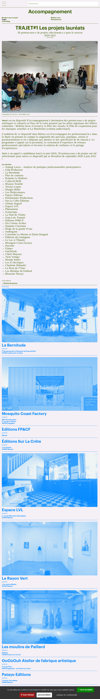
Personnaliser (44, 695)
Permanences (56, 19)
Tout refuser (28, 695)
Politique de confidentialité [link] (67, 695)
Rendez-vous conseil (10, 17)
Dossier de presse (10, 283)
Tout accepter (86, 690)
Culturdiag (6, 21)
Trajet (4, 19)
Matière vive (55, 17)
